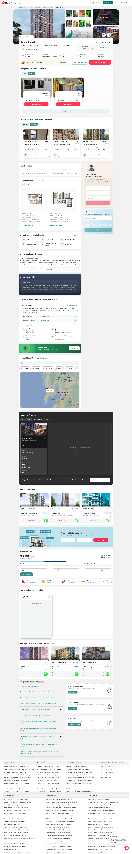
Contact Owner (36, 104)
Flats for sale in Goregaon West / (46, 7)
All (23, 184)
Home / (21, 7)
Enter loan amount (25, 564)
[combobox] (51, 363)
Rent (19, 3)
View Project (31, 520)
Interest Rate (55, 564)
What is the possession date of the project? (96, 225)
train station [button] (26, 368)
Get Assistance (72, 708)
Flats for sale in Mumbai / (30, 7)
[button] (35, 221)
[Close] (127, 836)
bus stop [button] (37, 368)
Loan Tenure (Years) (89, 564)
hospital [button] (60, 368)
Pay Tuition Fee (97, 2)
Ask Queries (98, 230)
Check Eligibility (26, 574)
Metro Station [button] (48, 368)
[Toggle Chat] (126, 848)
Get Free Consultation (74, 724)
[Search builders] (49, 596)
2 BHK (29, 184)
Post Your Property (108, 2)
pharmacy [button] (70, 368)
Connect (97, 203)
